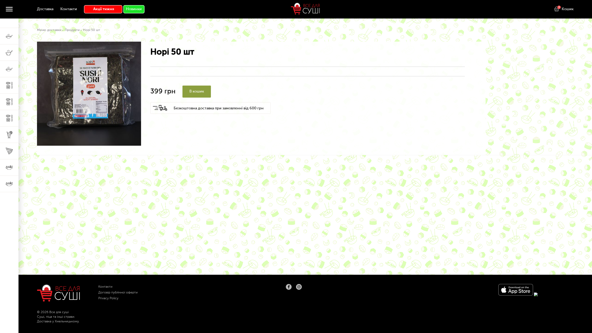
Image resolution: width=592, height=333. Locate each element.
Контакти (68, 9)
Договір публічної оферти (118, 292)
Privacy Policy (108, 298)
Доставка (45, 9)
